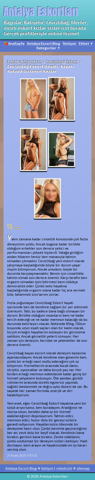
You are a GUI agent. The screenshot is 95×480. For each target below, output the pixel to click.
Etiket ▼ (86, 43)
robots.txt (64, 468)
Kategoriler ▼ (48, 48)
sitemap (83, 468)
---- (17, 226)
